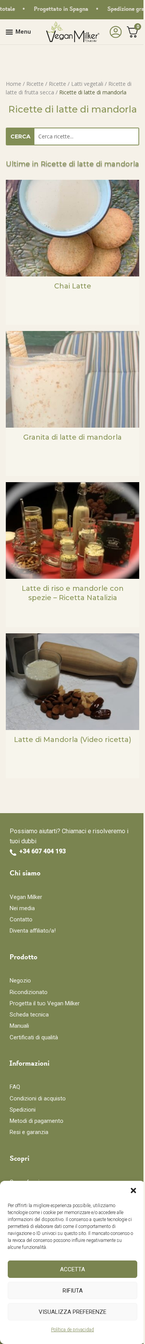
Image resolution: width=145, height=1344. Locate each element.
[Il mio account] (114, 32)
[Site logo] (73, 31)
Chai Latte (72, 286)
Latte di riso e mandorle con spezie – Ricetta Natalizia (73, 593)
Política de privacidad (72, 1329)
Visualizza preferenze (72, 1311)
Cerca (20, 136)
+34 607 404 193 (42, 851)
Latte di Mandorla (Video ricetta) (72, 739)
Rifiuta (73, 1290)
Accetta (72, 1269)
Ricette (35, 83)
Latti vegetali (87, 83)
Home (13, 83)
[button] (133, 1190)
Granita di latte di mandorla (72, 437)
